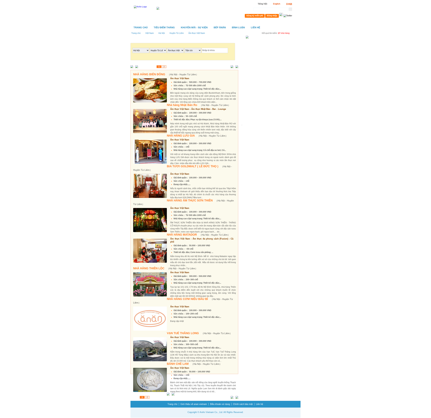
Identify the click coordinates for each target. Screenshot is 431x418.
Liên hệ (255, 27)
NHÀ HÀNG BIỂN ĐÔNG (165, 74)
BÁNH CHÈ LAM (194, 363)
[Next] (231, 67)
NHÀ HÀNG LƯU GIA (197, 135)
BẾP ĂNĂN (220, 27)
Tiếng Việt (262, 4)
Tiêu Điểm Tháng (164, 27)
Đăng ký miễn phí (254, 15)
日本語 (289, 4)
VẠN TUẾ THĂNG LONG (199, 333)
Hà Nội (161, 33)
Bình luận (238, 27)
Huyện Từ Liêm (177, 33)
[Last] (236, 67)
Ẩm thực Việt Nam (196, 33)
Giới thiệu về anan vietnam (193, 404)
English (276, 4)
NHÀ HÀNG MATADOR (198, 234)
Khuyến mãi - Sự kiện (194, 27)
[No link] (132, 67)
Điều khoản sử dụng (220, 404)
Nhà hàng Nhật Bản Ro (198, 105)
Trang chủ (141, 27)
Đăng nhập (272, 15)
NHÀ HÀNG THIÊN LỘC (165, 268)
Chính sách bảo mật (243, 404)
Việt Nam (149, 33)
